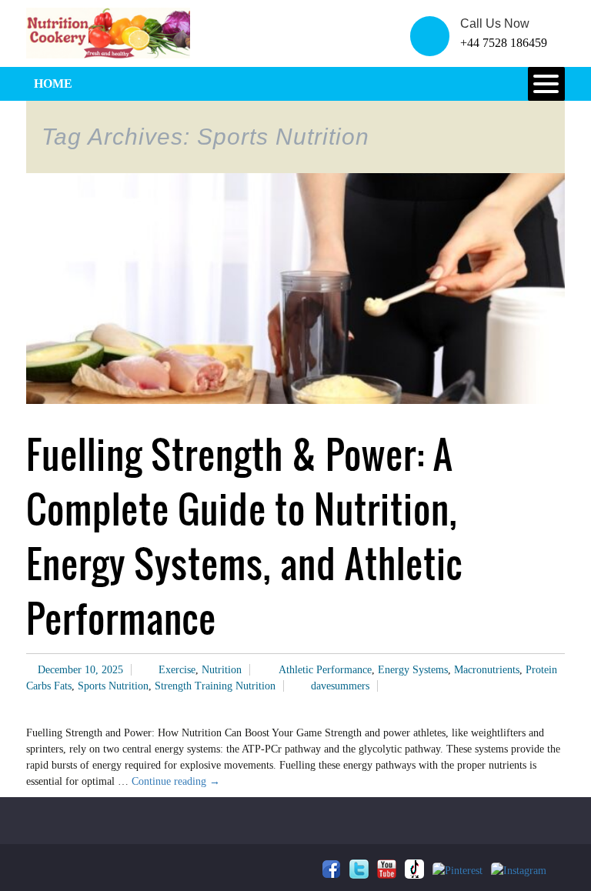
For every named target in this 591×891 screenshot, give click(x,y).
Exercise (177, 670)
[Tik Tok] (414, 869)
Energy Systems (413, 670)
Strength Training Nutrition (215, 686)
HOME (53, 83)
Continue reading (176, 781)
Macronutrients (486, 670)
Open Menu (546, 84)
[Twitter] (359, 869)
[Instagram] (519, 871)
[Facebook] (331, 869)
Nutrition (222, 670)
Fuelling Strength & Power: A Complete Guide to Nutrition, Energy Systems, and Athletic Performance (244, 536)
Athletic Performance (325, 670)
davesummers (340, 686)
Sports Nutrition (113, 686)
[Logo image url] (108, 32)
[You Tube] (387, 869)
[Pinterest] (457, 871)
